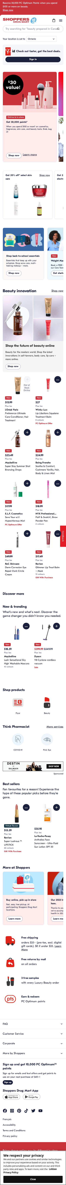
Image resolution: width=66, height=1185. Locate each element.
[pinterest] (19, 1111)
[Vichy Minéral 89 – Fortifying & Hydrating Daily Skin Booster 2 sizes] (16, 190)
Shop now (8, 10)
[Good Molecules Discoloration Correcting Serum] (39, 208)
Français (7, 1119)
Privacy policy (10, 1136)
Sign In (33, 59)
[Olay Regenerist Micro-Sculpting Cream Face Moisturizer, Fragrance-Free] (39, 190)
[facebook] (5, 1111)
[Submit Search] (58, 29)
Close (33, 1179)
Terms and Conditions (14, 1130)
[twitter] (33, 1111)
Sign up (7, 1082)
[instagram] (12, 1111)
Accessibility (9, 1124)
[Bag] (53, 20)
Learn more (30, 154)
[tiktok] (26, 1111)
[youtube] (40, 1111)
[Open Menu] (60, 20)
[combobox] (33, 28)
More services (55, 726)
